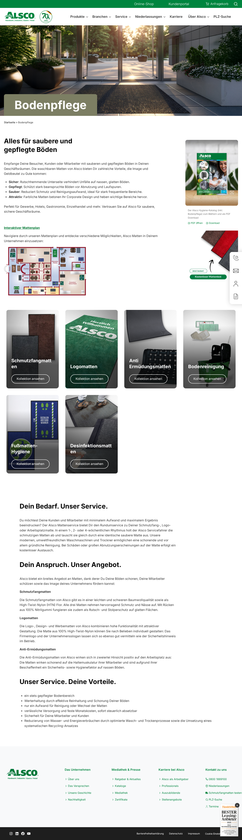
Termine (214, 806)
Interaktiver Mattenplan (22, 228)
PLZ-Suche (222, 17)
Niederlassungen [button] (148, 17)
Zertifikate (121, 799)
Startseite (9, 122)
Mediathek (121, 792)
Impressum (194, 833)
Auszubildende (171, 792)
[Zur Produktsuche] (234, 4)
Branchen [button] (100, 17)
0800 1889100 (218, 779)
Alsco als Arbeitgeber (175, 779)
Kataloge (120, 786)
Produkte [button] (77, 17)
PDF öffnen (196, 223)
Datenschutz (176, 833)
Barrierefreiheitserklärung (150, 833)
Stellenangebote (172, 799)
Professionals (170, 786)
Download (214, 223)
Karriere (176, 17)
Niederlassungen (219, 786)
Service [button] (121, 17)
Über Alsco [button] (197, 17)
